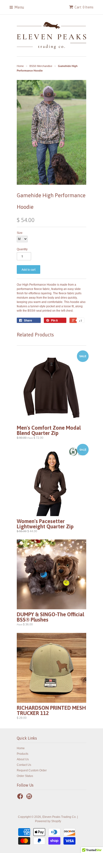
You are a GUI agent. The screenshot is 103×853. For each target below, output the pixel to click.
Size (20, 233)
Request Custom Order (32, 770)
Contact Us (24, 765)
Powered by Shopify (48, 821)
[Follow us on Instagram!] (30, 798)
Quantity (22, 249)
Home (21, 748)
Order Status (25, 776)
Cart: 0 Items (83, 7)
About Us (23, 759)
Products (22, 753)
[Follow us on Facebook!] (20, 798)
